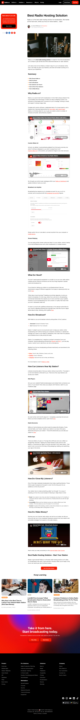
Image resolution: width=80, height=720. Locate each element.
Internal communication (27, 668)
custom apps (61, 109)
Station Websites (6, 670)
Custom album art (33, 150)
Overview (4, 666)
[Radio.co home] (6, 2)
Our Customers (63, 670)
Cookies (44, 713)
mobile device (31, 234)
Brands (42, 682)
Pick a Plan (33, 639)
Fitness (42, 675)
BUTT (59, 341)
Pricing (42, 2)
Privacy (40, 713)
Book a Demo (62, 675)
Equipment (23, 694)
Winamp (53, 341)
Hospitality (43, 673)
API (2, 675)
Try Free (75, 2)
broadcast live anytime (53, 193)
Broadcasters (43, 679)
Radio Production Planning (28, 666)
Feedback (4, 677)
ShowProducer (25, 683)
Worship (42, 684)
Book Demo (67, 2)
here (32, 291)
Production (44, 25)
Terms (35, 713)
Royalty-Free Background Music (29, 675)
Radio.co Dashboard (61, 181)
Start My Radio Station (49, 568)
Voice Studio (5, 673)
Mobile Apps (5, 668)
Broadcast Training (26, 670)
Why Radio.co (63, 668)
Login (60, 2)
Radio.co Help (45, 361)
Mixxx (30, 353)
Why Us (36, 2)
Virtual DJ (31, 357)
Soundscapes (24, 677)
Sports (42, 666)
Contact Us (62, 673)
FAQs (3, 679)
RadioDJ (31, 355)
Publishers (42, 670)
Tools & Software (25, 692)
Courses (23, 685)
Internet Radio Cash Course (57, 550)
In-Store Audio (24, 673)
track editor (52, 109)
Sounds (23, 687)
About (60, 666)
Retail (41, 668)
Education (42, 677)
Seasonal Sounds (25, 690)
